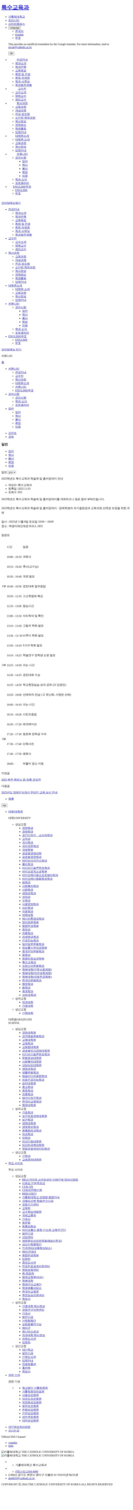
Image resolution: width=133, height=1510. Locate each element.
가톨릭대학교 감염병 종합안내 (41, 1197)
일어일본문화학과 (33, 944)
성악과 (26, 896)
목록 (11, 798)
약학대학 (27, 915)
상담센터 (27, 1237)
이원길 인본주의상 (33, 1183)
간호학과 (27, 1112)
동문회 (26, 1222)
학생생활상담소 (32, 1288)
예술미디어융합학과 (34, 1076)
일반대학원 (29, 1083)
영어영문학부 (30, 922)
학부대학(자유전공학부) (37, 976)
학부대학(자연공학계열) (37, 973)
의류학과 (27, 933)
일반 (25, 161)
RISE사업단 (29, 1193)
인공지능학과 (30, 940)
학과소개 (20, 63)
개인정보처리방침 (19, 1426)
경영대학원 (29, 1032)
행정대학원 (29, 1105)
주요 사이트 (15, 1163)
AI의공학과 (29, 994)
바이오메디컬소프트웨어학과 (40, 875)
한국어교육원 (30, 1291)
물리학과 (27, 864)
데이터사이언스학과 (34, 860)
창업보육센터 (30, 1269)
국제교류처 (29, 1215)
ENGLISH (21, 190)
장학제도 (20, 125)
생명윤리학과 (30, 1127)
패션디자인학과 (32, 1097)
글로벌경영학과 (32, 857)
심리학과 (27, 907)
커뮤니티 (22, 154)
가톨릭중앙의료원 (33, 1391)
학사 (25, 164)
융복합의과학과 (32, 1130)
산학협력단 (29, 1320)
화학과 (26, 987)
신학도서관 (29, 1357)
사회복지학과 (30, 886)
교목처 (26, 1208)
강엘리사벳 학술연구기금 (37, 1200)
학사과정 (22, 103)
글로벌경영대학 (32, 853)
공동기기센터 (30, 1204)
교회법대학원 (30, 1047)
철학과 (26, 955)
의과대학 (27, 1002)
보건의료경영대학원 (34, 1116)
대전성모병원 (30, 1420)
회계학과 (27, 991)
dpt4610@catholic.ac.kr (21, 1478)
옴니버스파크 (30, 1331)
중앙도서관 (29, 1262)
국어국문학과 (30, 846)
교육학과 (27, 1043)
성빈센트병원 (30, 1416)
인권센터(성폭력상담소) (37, 1248)
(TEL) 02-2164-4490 (26, 1471)
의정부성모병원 (32, 1402)
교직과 (26, 838)
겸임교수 (20, 99)
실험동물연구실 (32, 1324)
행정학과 (27, 984)
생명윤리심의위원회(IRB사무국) (42, 1240)
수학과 (26, 900)
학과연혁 (20, 66)
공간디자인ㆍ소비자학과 (37, 835)
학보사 (26, 1298)
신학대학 (27, 1013)
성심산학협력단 (32, 1244)
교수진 (22, 88)
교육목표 (20, 70)
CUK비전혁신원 (32, 1190)
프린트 (12, 433)
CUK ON (27, 1186)
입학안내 (20, 132)
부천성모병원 (30, 1406)
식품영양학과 (30, 904)
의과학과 (27, 1134)
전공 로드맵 (22, 114)
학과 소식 (21, 179)
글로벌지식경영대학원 (36, 1050)
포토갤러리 (22, 183)
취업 (25, 172)
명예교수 (20, 96)
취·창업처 (28, 1273)
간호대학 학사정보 (33, 1306)
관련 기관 (14, 1375)
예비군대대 (29, 1251)
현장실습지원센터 (33, 1295)
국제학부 (27, 849)
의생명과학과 (30, 936)
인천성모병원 (30, 1413)
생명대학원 (29, 1123)
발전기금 (27, 1233)
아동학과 (27, 911)
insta (10, 1445)
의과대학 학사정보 (33, 1335)
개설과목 (20, 110)
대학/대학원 (15, 811)
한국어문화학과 (32, 980)
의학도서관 (29, 1338)
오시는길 (13, 1430)
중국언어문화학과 (33, 951)
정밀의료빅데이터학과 (36, 1148)
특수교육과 (29, 962)
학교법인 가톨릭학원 (35, 1387)
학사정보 (20, 121)
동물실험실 (29, 1226)
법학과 (26, 882)
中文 (18, 193)
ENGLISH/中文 (22, 186)
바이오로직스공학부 (34, 871)
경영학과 (27, 828)
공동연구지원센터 (33, 1309)
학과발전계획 (23, 85)
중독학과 (27, 1090)
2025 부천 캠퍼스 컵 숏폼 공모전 (21, 779)
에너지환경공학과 (33, 918)
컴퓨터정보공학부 (33, 958)
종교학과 (27, 1087)
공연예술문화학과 (33, 1036)
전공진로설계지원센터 (36, 1266)
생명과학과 (29, 1068)
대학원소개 (22, 135)
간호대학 (27, 1005)
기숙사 (26, 1219)
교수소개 (20, 92)
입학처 (26, 1259)
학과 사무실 (22, 81)
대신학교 (27, 1349)
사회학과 (27, 889)
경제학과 (27, 831)
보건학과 (27, 1119)
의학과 (26, 1137)
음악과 (26, 929)
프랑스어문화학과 (33, 965)
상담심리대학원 (32, 1065)
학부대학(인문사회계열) (37, 969)
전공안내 (22, 59)
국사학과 (27, 842)
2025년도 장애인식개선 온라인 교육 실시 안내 (29, 792)
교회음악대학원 (32, 1159)
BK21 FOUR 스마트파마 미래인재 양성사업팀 (50, 1179)
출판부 (26, 1367)
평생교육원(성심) (32, 1277)
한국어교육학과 (32, 1101)
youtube (12, 1442)
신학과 (26, 1156)
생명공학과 (29, 893)
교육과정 (20, 106)
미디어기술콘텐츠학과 (36, 867)
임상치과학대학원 (33, 1145)
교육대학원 (29, 1039)
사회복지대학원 (32, 1061)
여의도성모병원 (32, 1398)
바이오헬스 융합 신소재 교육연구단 (44, 1229)
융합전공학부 (30, 926)
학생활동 (20, 128)
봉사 (25, 168)
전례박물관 (29, 1364)
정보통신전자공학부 (34, 947)
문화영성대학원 (32, 1058)
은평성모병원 (30, 1409)
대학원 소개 (22, 139)
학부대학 (27, 1280)
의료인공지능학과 (33, 1079)
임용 (25, 175)
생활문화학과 (30, 1072)
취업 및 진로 (22, 74)
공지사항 (20, 157)
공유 (11, 436)
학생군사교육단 (32, 1284)
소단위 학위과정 (25, 117)
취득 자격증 (22, 77)
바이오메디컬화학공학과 (37, 878)
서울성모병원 (30, 1395)
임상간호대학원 (32, 1141)
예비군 (26, 1327)
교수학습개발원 (32, 1211)
